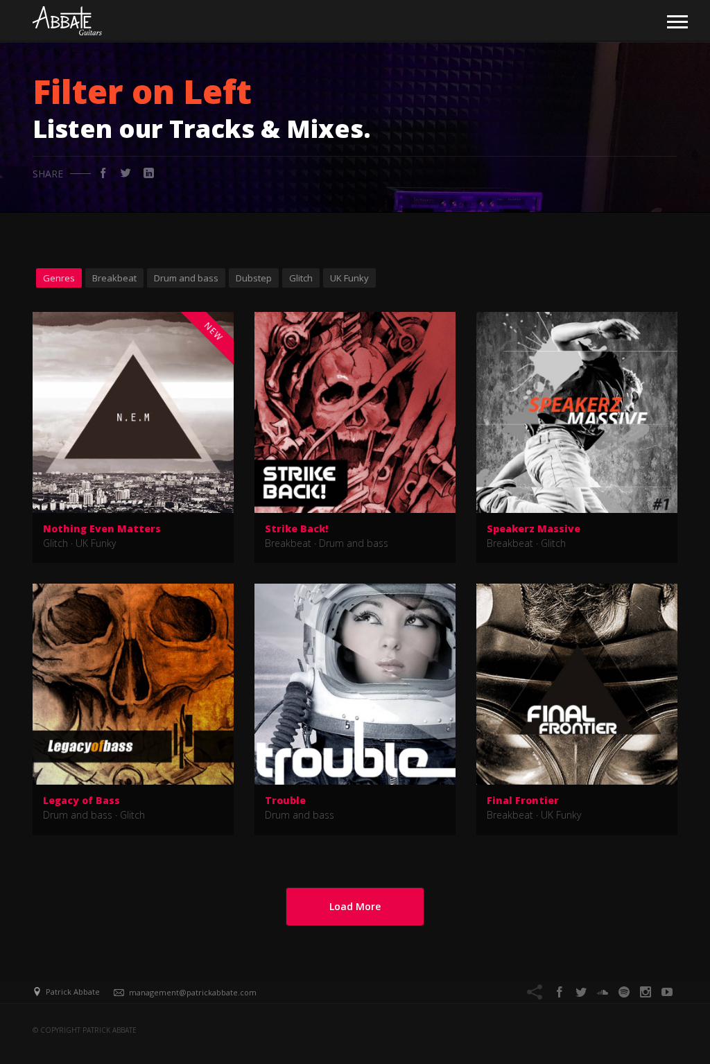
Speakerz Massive (533, 528)
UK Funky (349, 278)
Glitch (301, 278)
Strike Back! (296, 528)
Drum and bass (186, 278)
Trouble (285, 800)
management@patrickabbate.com (193, 992)
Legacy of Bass (81, 800)
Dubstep (254, 278)
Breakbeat (114, 278)
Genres (59, 278)
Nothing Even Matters (102, 528)
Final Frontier (523, 800)
